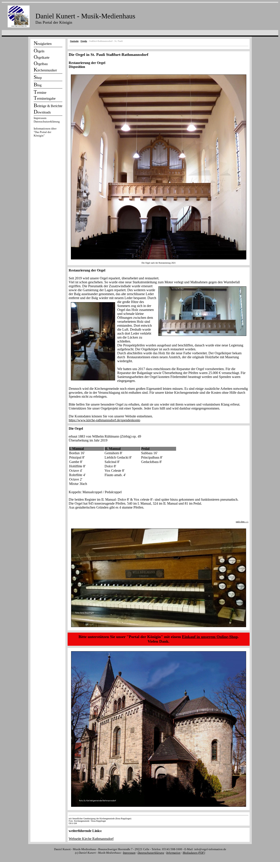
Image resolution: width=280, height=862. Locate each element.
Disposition (77, 67)
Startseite (74, 41)
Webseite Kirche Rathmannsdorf (91, 839)
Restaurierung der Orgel (87, 63)
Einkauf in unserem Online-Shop (210, 637)
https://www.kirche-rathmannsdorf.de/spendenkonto (104, 420)
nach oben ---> (242, 521)
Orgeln (83, 41)
